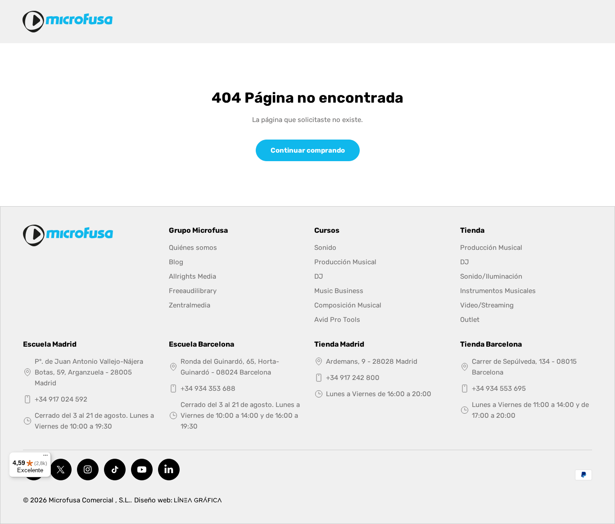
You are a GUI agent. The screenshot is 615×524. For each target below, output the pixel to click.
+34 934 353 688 (208, 388)
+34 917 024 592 (61, 399)
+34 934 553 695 (499, 388)
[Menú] (45, 457)
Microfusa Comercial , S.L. (89, 500)
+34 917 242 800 (353, 378)
